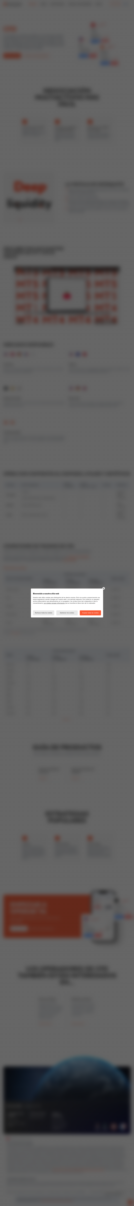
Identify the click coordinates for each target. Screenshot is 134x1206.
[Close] (103, 588)
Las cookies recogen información (54, 603)
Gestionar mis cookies (67, 613)
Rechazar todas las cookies (43, 613)
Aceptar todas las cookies (90, 613)
